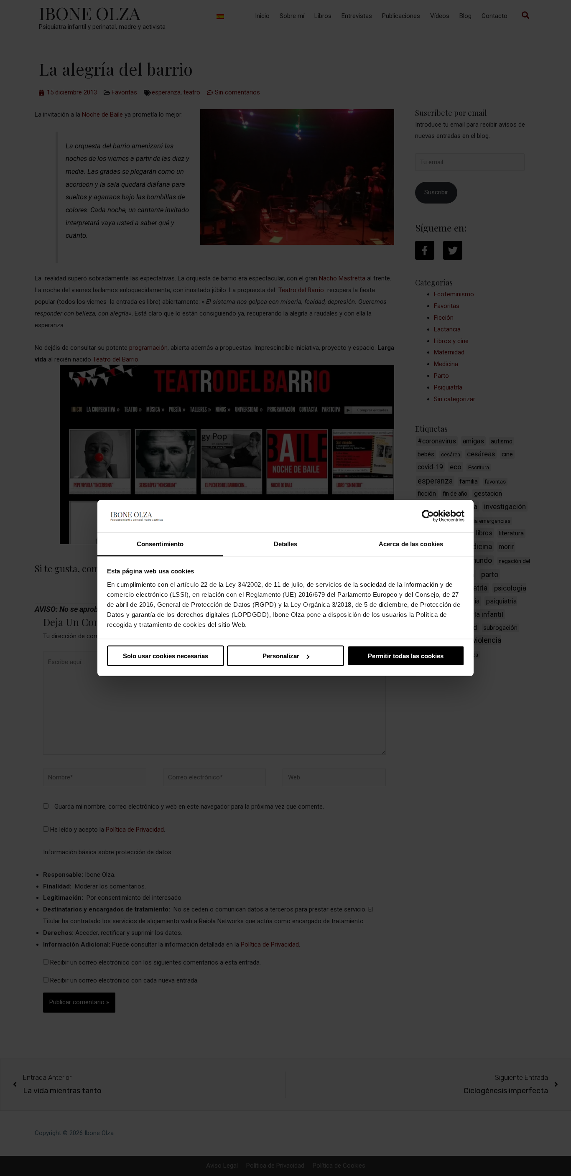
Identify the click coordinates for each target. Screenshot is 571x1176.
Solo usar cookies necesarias (165, 655)
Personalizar (281, 655)
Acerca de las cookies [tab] (411, 543)
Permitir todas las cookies (406, 655)
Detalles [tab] (286, 543)
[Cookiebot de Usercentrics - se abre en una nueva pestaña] (427, 516)
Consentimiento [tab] (160, 543)
